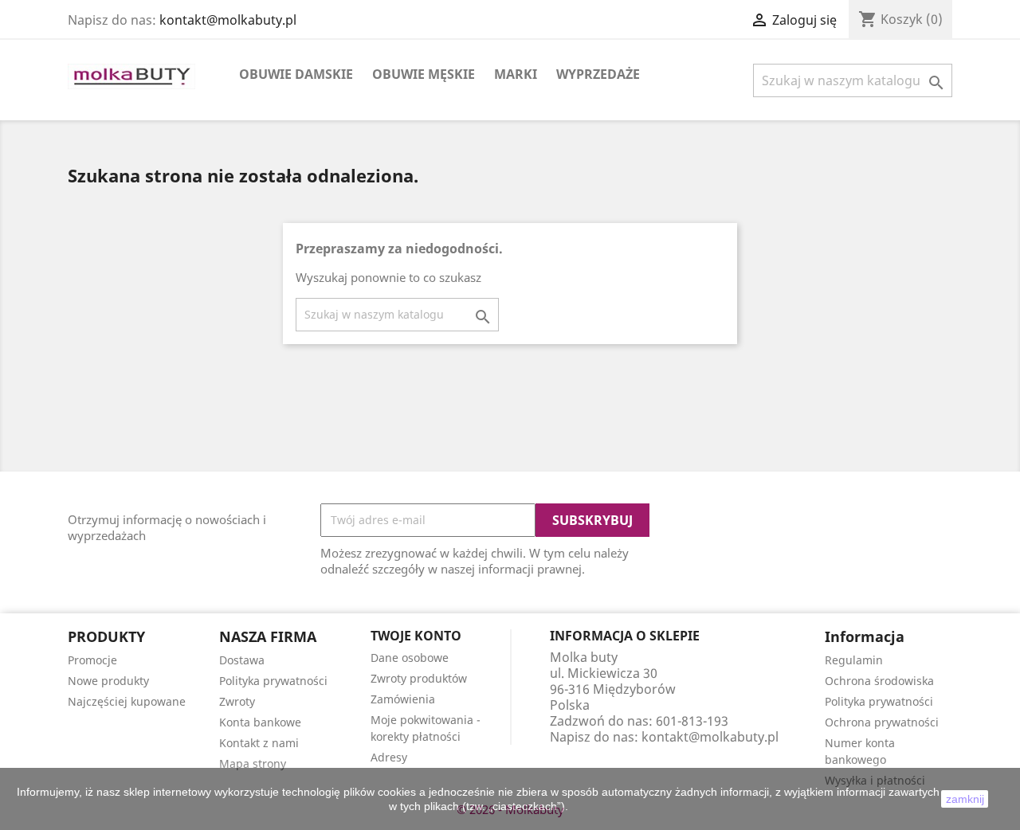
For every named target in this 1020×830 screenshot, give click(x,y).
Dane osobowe (410, 657)
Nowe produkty (108, 680)
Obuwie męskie (423, 74)
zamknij (965, 799)
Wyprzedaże (598, 74)
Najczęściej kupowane (127, 701)
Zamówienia (403, 699)
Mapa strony (252, 763)
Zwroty (237, 701)
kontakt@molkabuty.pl (227, 20)
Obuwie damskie (296, 74)
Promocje (92, 660)
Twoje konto (416, 635)
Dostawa (242, 660)
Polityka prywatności (273, 680)
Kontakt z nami (259, 742)
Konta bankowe (260, 722)
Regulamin (854, 660)
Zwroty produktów (419, 678)
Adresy (389, 757)
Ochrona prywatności (882, 722)
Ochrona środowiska (879, 680)
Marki (515, 74)
